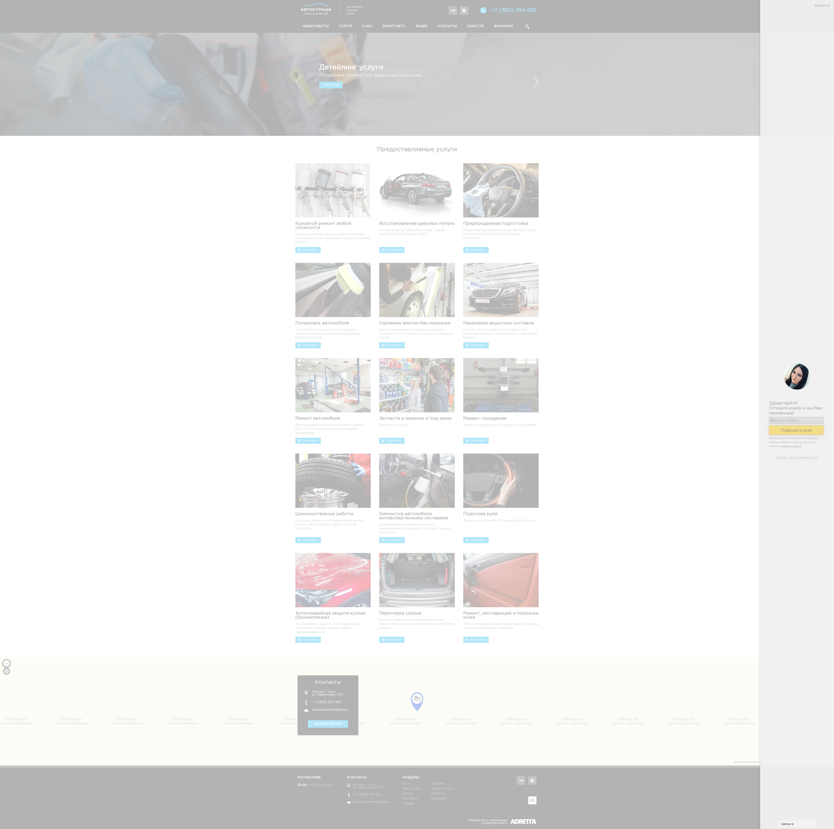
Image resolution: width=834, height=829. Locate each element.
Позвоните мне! (796, 430)
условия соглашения (792, 446)
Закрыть (820, 5)
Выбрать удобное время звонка (797, 457)
